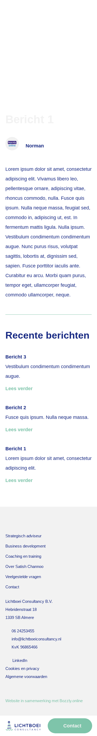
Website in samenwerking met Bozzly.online (44, 700)
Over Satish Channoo (24, 566)
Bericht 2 (15, 407)
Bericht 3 (15, 357)
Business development (25, 546)
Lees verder (19, 388)
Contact (12, 587)
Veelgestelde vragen (23, 576)
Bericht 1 (15, 448)
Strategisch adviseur (23, 536)
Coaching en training (23, 556)
